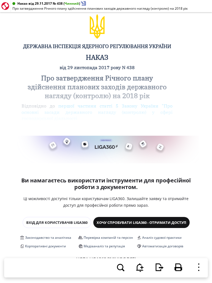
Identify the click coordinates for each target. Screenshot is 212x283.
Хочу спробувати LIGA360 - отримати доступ (141, 222)
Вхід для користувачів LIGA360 (57, 222)
